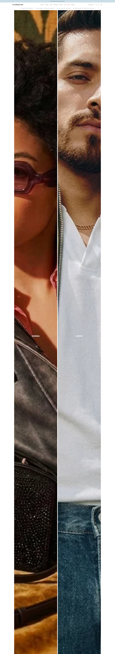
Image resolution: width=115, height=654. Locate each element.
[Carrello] (101, 4)
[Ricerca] (96, 4)
